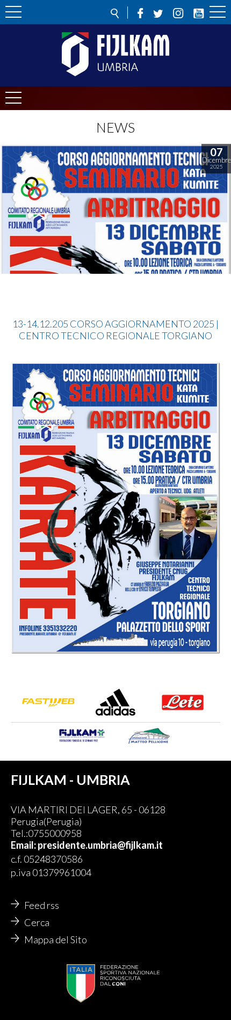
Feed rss (41, 905)
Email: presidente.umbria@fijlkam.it (87, 845)
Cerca (36, 922)
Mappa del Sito (55, 939)
